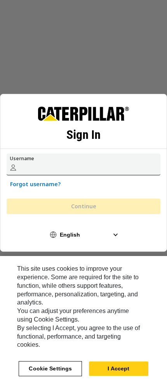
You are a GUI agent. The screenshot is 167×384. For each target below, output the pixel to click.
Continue (83, 206)
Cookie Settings (50, 368)
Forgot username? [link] (35, 184)
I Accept (118, 368)
